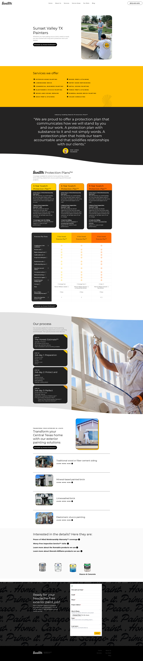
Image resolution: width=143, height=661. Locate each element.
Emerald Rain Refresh (67, 223)
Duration (73, 221)
